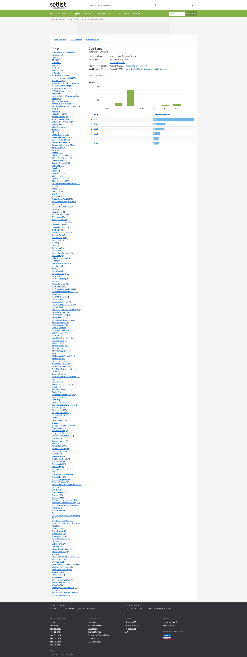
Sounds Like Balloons (60, 436)
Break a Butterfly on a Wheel (63, 145)
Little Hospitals (58, 325)
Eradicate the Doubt (60, 199)
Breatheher (56, 148)
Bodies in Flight (58, 135)
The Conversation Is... (60, 469)
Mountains (56, 359)
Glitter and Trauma (59, 232)
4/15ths (55, 65)
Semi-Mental (57, 410)
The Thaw (56, 498)
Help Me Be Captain (60, 258)
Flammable (56, 217)
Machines (56, 343)
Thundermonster (58, 510)
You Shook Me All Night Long (63, 593)
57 (53, 68)
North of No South (59, 364)
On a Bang (56, 371)
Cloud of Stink (57, 160)
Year (96, 114)
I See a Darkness (58, 284)
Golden (55, 243)
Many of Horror (58, 346)
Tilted (54, 513)
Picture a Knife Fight (60, 389)
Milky (54, 353)
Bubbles (55, 153)
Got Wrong (56, 248)
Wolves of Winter (58, 582)
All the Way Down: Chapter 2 (63, 104)
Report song (106, 75)
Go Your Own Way (59, 235)
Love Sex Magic (58, 341)
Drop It (55, 189)
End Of (55, 194)
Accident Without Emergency (63, 96)
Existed (55, 209)
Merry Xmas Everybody (61, 351)
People (55, 387)
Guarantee (56, 250)
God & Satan (57, 238)
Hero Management (59, 263)
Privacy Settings (94, 642)
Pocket (55, 392)
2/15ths (55, 57)
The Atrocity (57, 462)
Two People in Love (59, 539)
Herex (54, 261)
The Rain (55, 495)
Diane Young (57, 173)
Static (54, 444)
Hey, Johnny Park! (59, 266)
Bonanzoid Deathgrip (60, 137)
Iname (54, 294)
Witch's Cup (56, 575)
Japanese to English (60, 302)
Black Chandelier (58, 127)
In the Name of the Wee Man (63, 292)
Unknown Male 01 (59, 544)
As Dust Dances (58, 117)
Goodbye (55, 245)
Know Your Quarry (59, 315)
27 (53, 60)
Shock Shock (57, 415)
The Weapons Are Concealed (63, 500)
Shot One (55, 418)
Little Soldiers (57, 328)
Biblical (55, 124)
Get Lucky (56, 230)
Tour (76, 40)
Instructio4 (56, 299)
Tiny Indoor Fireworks (60, 521)
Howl (54, 276)
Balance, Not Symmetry (61, 122)
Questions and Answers (61, 395)
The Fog (55, 472)
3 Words (55, 63)
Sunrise (55, 454)
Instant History (58, 297)
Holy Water (56, 271)
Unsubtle (55, 546)
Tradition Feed (57, 528)
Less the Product (59, 317)
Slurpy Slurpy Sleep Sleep (62, 425)
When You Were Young (61, 567)
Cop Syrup (56, 166)
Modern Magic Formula (61, 356)
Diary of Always (58, 176)
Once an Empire (58, 374)
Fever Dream (57, 212)
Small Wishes (57, 428)
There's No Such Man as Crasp (64, 503)
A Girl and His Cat (59, 76)
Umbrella (55, 541)
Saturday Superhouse (60, 402)
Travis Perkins (57, 531)
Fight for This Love (59, 214)
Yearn (54, 590)
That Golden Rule (59, 459)
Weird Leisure (57, 562)
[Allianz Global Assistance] (167, 636)
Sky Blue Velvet (58, 420)
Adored (55, 99)
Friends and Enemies (60, 222)
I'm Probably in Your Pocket (63, 289)
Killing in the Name (59, 312)
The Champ (56, 467)
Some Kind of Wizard (60, 433)
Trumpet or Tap (58, 536)
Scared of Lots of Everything (63, 405)
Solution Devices (58, 431)
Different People (58, 181)
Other (92, 40)
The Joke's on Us (58, 482)
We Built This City (59, 559)
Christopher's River (59, 155)
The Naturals (57, 490)
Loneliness (56, 335)
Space (54, 438)
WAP (54, 554)
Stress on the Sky (59, 449)
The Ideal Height (58, 480)
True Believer (57, 534)
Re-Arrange (56, 397)
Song (60, 40)
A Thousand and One (60, 86)
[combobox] (123, 5)
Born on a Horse (58, 142)
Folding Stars (57, 220)
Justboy (55, 307)
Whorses (55, 572)
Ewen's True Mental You (61, 207)
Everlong (55, 204)
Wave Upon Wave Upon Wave (63, 557)
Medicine (55, 348)
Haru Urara (56, 256)
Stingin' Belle (57, 446)
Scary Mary (56, 407)
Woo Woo (56, 585)
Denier (54, 171)
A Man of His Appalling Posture (64, 83)
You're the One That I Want (62, 595)
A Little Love (57, 81)
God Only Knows (58, 240)
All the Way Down (59, 101)
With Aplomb (57, 577)
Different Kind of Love (60, 178)
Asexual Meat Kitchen (60, 119)
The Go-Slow (57, 477)
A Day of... (56, 73)
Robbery (55, 400)
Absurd (55, 94)
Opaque (55, 379)
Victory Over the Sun (60, 549)
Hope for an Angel (59, 274)
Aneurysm (56, 112)
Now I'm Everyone (59, 366)
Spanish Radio (58, 441)
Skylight (55, 423)
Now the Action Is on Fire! (62, 369)
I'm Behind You (58, 287)
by (117, 63)
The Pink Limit (57, 492)
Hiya (54, 269)
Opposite (55, 382)
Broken (55, 150)
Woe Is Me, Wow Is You (61, 580)
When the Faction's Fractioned (64, 564)
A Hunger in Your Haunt (61, 78)
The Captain (57, 464)
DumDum (56, 191)
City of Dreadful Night (60, 158)
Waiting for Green (59, 552)
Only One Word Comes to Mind (64, 377)
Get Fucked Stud (58, 227)
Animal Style (57, 114)
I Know (55, 281)
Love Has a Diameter (60, 338)
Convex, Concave (59, 163)
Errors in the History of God (63, 202)
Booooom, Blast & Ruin (61, 140)
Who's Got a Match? (60, 570)
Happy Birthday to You (61, 253)
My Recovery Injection (60, 361)
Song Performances (161, 114)
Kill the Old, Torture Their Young (64, 310)
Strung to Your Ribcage (61, 451)
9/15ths (55, 70)
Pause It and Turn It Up (61, 384)
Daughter (56, 168)
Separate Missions (59, 413)
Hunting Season (58, 279)
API (126, 632)
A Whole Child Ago (59, 91)
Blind (54, 132)
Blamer (55, 130)
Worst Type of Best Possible (63, 588)
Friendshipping (58, 225)
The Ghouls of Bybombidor (62, 474)
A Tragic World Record (61, 88)
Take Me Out (57, 456)
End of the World (58, 196)
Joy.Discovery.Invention (61, 305)
